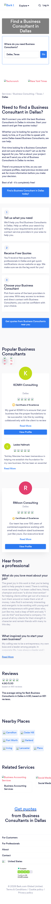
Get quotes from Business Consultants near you (25, 323)
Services (6, 93)
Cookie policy (36, 889)
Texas (39, 93)
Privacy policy (25, 892)
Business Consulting (23, 93)
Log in (46, 5)
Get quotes (25, 809)
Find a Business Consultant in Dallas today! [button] (25, 192)
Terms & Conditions (16, 889)
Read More (8, 656)
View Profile (25, 432)
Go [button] (43, 54)
